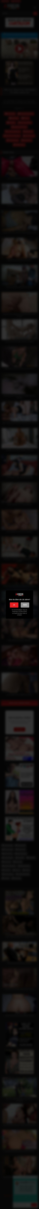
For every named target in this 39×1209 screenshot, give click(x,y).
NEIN (25, 605)
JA (14, 605)
